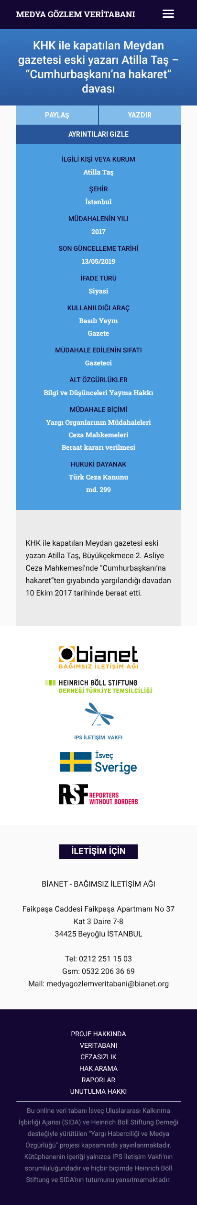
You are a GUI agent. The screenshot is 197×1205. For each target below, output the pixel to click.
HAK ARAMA (98, 1069)
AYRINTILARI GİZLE (98, 134)
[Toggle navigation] (168, 14)
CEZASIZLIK (98, 1057)
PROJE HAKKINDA (98, 1034)
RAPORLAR (98, 1080)
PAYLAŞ (57, 115)
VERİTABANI (98, 1046)
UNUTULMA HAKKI (98, 1092)
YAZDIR (140, 115)
